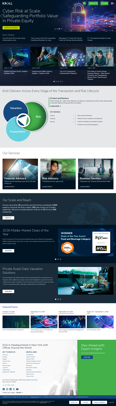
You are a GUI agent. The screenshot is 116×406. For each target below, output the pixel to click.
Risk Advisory (81, 121)
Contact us (93, 3)
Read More (8, 250)
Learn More (8, 291)
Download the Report (11, 27)
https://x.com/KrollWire (14, 389)
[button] (84, 3)
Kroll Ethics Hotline (31, 367)
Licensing (28, 370)
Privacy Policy (30, 374)
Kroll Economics (82, 125)
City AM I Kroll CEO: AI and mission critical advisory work (14, 39)
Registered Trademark (9, 372)
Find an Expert (6, 365)
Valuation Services (83, 115)
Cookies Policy (30, 359)
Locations (5, 367)
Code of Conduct (30, 357)
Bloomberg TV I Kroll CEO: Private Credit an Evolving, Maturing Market (71, 39)
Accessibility (29, 355)
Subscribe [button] (87, 357)
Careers (5, 363)
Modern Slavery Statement (33, 372)
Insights (5, 359)
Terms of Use (30, 376)
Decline (86, 402)
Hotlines (104, 3)
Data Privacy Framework (33, 363)
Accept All (74, 402)
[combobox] (19, 393)
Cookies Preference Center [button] (33, 361)
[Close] (113, 402)
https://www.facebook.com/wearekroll (4, 389)
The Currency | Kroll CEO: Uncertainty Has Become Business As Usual (43, 39)
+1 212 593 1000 (8, 385)
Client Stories (6, 361)
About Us (8, 217)
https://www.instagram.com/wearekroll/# (7, 389)
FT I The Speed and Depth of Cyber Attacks (99, 39)
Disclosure (29, 365)
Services (5, 357)
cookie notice (43, 402)
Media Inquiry (6, 370)
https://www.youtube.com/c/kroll (17, 389)
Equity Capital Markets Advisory (87, 118)
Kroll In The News (8, 35)
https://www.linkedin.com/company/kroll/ (10, 389)
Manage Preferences (99, 402)
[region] (58, 402)
